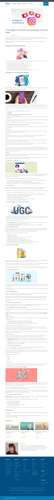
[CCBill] (7, 4)
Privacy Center (34, 470)
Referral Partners (44, 473)
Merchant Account (9, 462)
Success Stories (44, 463)
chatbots (29, 391)
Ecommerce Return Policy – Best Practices (11, 432)
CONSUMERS (24, 3)
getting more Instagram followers (28, 192)
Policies (33, 462)
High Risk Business (18, 471)
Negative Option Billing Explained (25, 432)
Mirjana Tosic (8, 35)
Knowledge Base (26, 470)
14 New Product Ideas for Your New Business (41, 432)
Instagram (30, 64)
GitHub (25, 465)
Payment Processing (8, 468)
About (42, 462)
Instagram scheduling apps (36, 305)
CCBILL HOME (30, 3)
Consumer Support (44, 482)
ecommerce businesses (17, 38)
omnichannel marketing (27, 387)
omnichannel (14, 392)
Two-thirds (7, 347)
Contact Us (43, 467)
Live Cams (16, 478)
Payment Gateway (9, 465)
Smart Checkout (8, 471)
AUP (33, 467)
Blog (24, 472)
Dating (16, 468)
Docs (24, 462)
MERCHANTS (14, 3)
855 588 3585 (46, 0)
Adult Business (17, 473)
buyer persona (9, 175)
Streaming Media (17, 479)
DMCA (33, 465)
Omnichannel (8, 470)
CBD (15, 470)
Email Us (42, 484)
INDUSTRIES (19, 3)
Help (24, 467)
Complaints (34, 463)
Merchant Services (9, 463)
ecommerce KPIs (44, 415)
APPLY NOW (46, 3)
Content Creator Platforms (17, 476)
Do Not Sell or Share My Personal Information (35, 473)
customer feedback (22, 267)
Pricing (7, 475)
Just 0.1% (13, 384)
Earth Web (26, 62)
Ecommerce (17, 466)
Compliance (8, 473)
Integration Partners (43, 476)
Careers (42, 465)
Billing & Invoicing (18, 465)
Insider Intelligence (35, 69)
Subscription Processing (17, 463)
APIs (24, 463)
